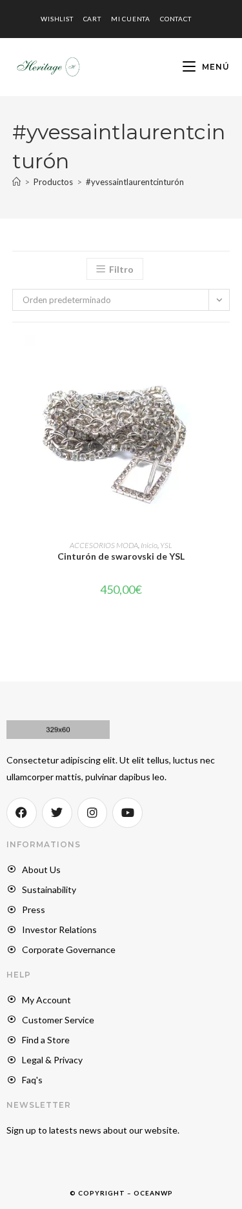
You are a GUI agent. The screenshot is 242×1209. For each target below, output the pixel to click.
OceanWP (153, 1193)
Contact (176, 19)
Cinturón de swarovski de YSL (121, 556)
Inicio (149, 545)
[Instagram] (92, 813)
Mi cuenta (130, 19)
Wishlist (57, 19)
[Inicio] (16, 182)
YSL (166, 545)
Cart (92, 19)
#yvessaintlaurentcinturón (135, 182)
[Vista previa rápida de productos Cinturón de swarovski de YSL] (226, 358)
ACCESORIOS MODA (104, 545)
